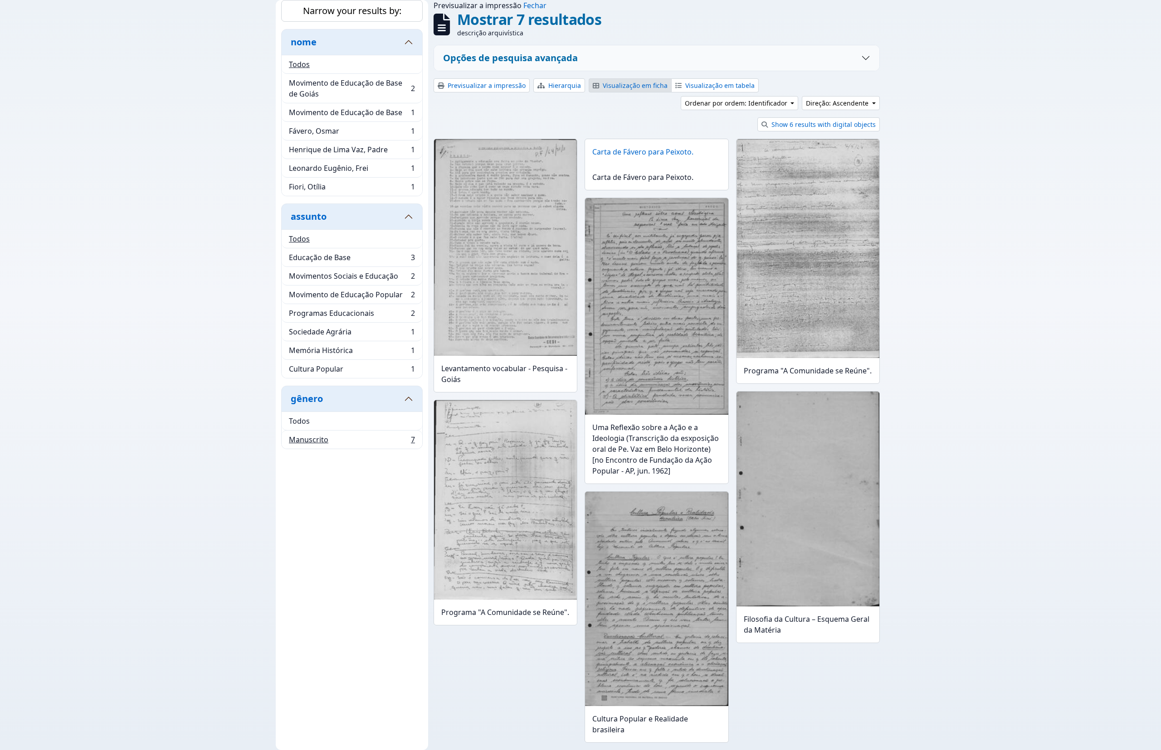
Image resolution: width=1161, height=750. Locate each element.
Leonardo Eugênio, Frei (351, 170)
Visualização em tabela (719, 85)
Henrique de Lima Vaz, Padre (351, 152)
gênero (307, 398)
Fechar (534, 5)
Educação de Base (351, 259)
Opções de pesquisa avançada (510, 58)
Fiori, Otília (351, 189)
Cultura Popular (351, 371)
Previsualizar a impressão (486, 85)
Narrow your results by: (352, 11)
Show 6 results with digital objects (823, 124)
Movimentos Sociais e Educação (351, 278)
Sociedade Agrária (351, 334)
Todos (299, 64)
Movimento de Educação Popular (351, 297)
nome (304, 42)
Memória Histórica (351, 352)
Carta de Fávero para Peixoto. (642, 152)
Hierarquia (563, 85)
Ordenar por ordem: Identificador (737, 103)
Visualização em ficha (634, 85)
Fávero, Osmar (351, 133)
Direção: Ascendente (838, 103)
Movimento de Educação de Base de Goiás (351, 88)
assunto (309, 216)
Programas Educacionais (351, 315)
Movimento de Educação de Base (351, 114)
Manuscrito (351, 442)
